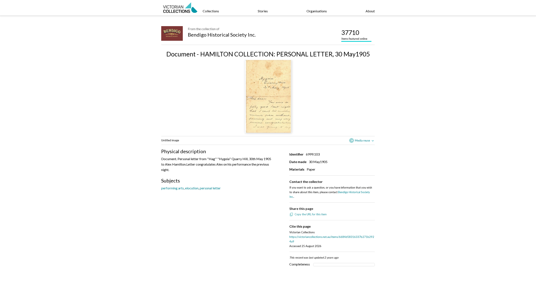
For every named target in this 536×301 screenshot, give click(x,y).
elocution (191, 188)
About (370, 11)
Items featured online (354, 34)
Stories (263, 11)
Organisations (317, 11)
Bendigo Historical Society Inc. (222, 35)
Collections (211, 11)
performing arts (172, 188)
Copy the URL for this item (311, 214)
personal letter (210, 188)
